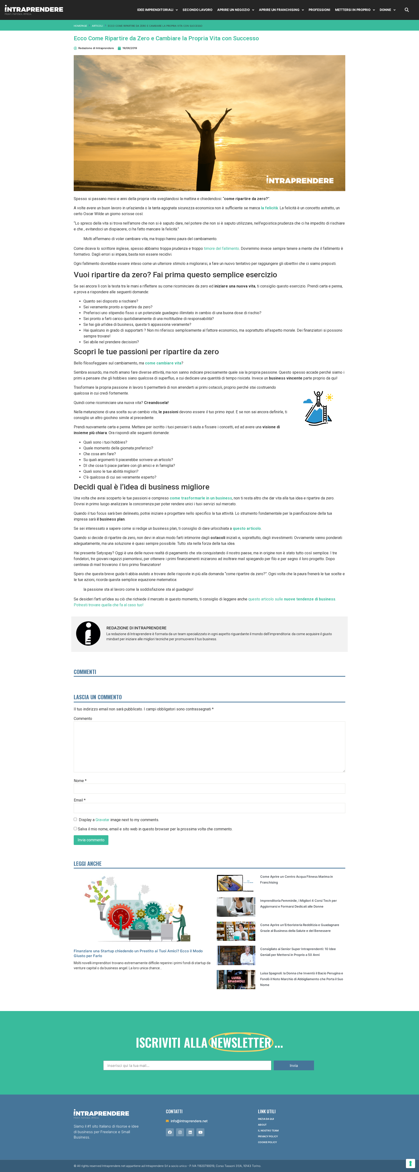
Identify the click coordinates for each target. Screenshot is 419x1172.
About (262, 1124)
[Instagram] (180, 1132)
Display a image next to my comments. (119, 819)
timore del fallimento (221, 248)
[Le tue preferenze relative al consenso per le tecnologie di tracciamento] (410, 1163)
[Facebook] (170, 1132)
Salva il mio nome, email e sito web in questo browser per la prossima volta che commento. (155, 829)
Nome (80, 781)
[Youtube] (200, 1132)
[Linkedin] (190, 1132)
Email (80, 800)
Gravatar (102, 819)
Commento (83, 719)
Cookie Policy (267, 1142)
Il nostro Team (268, 1130)
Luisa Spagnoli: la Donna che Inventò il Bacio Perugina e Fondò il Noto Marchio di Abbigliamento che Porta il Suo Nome (301, 979)
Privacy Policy (268, 1136)
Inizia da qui (266, 1118)
